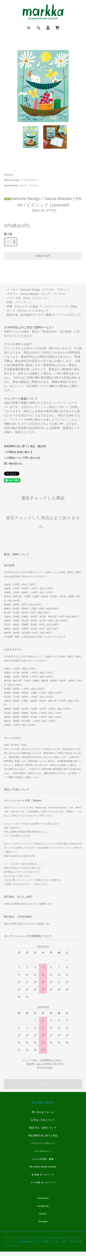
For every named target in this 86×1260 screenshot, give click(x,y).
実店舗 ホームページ (43, 1174)
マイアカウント (43, 1151)
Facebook (43, 1198)
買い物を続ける (13, 463)
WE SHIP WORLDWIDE (43, 1167)
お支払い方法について (43, 1120)
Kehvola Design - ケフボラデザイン (21, 180)
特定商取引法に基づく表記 (42, 1135)
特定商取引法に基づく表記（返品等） (26, 446)
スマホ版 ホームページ (42, 1182)
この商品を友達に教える (18, 452)
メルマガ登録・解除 (43, 1159)
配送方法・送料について (43, 1127)
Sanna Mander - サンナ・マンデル (21, 185)
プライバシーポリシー (43, 1143)
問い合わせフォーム (43, 1112)
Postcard (8, 174)
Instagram (43, 1206)
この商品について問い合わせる (22, 457)
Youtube (43, 1221)
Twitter (43, 1213)
